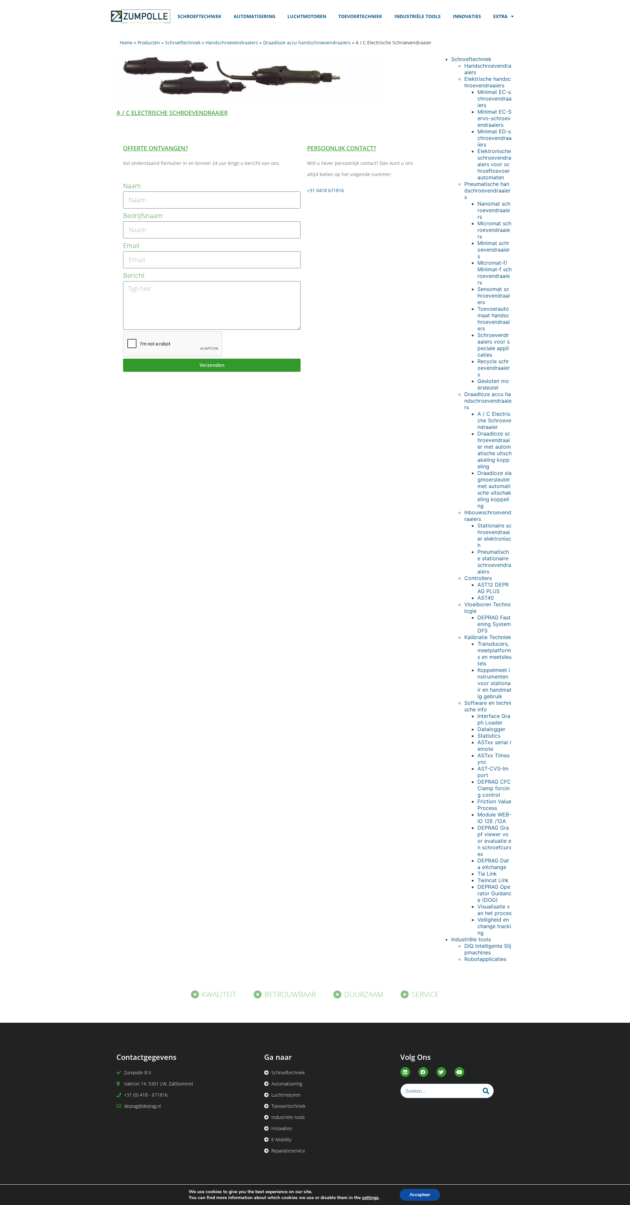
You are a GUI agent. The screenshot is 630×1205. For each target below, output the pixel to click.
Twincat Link (493, 880)
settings (370, 1198)
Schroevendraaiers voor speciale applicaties (493, 345)
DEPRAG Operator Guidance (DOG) (494, 893)
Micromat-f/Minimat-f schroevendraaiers (494, 272)
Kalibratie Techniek (487, 637)
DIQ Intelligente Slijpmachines (487, 949)
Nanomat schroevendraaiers (493, 210)
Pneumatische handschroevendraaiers (487, 190)
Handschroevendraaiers (231, 42)
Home (126, 42)
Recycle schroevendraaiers (493, 368)
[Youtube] (459, 1072)
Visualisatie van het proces (494, 909)
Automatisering (254, 16)
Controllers (478, 578)
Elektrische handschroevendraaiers (487, 82)
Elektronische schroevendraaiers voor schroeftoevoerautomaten (494, 164)
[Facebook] (423, 1072)
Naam (132, 185)
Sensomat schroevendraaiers (493, 295)
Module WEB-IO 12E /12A (494, 817)
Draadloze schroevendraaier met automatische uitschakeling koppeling (494, 450)
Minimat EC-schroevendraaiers (494, 98)
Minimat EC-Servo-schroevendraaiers (494, 118)
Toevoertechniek (360, 16)
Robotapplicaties (485, 959)
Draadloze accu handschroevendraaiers (307, 42)
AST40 (485, 597)
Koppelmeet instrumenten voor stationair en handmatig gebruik (494, 683)
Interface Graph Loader (493, 719)
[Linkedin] (405, 1072)
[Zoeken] (486, 1091)
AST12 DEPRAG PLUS (493, 587)
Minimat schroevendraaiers (493, 249)
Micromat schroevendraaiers (494, 230)
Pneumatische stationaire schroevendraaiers (494, 561)
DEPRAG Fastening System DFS (494, 624)
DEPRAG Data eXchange (493, 863)
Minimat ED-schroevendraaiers (494, 138)
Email (131, 245)
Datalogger (491, 729)
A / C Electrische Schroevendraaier (494, 420)
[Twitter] (441, 1072)
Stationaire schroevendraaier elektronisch (494, 535)
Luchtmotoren (306, 16)
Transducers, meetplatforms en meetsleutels (494, 653)
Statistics (488, 735)
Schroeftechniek (199, 16)
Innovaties (467, 16)
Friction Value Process (494, 804)
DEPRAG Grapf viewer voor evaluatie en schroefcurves (494, 840)
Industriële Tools (417, 16)
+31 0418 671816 (325, 190)
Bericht (134, 275)
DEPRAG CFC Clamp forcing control (494, 788)
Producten (148, 42)
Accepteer (420, 1195)
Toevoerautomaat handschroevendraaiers (493, 318)
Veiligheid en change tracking (494, 926)
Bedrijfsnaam (143, 215)
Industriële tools (471, 939)
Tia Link (487, 873)
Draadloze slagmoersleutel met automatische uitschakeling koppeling (494, 489)
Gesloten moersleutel (493, 384)
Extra (500, 16)
